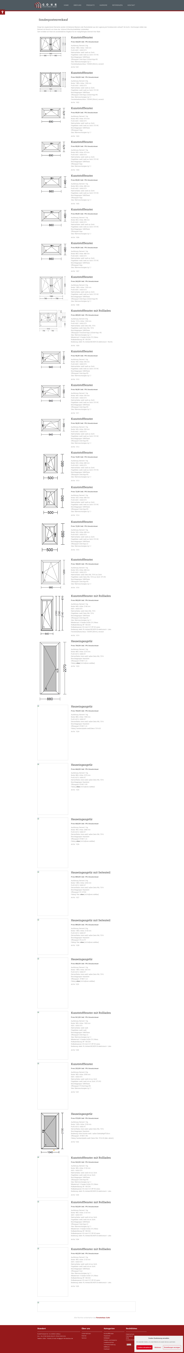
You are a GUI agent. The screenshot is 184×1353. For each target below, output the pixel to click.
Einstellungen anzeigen (172, 1347)
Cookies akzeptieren (144, 1347)
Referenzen (117, 5)
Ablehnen (157, 1347)
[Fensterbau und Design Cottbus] (46, 5)
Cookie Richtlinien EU (133, 1340)
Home (66, 5)
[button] (2, 12)
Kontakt (131, 5)
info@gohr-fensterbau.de (65, 1338)
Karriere (103, 5)
